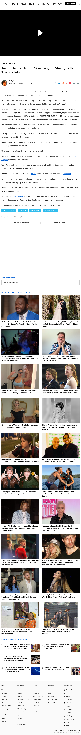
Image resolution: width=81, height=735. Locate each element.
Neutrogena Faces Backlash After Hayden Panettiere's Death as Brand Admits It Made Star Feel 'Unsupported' (60, 528)
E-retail (19, 690)
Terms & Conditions (38, 696)
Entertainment (5, 712)
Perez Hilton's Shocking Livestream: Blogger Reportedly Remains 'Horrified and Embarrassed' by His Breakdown (60, 358)
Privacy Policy (37, 699)
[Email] (74, 83)
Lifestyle (3, 715)
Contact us (36, 693)
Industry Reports (22, 724)
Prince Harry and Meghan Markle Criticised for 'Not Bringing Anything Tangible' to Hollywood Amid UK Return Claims (18, 597)
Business (4, 699)
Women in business (22, 712)
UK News (4, 693)
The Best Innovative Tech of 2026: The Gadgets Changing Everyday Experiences (56, 646)
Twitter (33, 174)
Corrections (36, 705)
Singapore (51, 696)
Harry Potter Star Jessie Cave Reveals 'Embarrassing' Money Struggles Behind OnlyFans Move (16, 631)
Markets (3, 696)
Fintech (19, 721)
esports (19, 715)
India (49, 693)
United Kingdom (52, 699)
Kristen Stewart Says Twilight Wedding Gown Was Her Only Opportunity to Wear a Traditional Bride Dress (60, 324)
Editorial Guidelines (60, 223)
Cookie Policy (37, 702)
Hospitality (20, 693)
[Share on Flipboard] (66, 83)
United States (52, 702)
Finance (19, 702)
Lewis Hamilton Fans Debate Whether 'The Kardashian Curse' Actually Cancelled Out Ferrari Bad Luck (60, 494)
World (3, 690)
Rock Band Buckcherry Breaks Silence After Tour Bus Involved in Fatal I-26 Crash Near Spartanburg (60, 631)
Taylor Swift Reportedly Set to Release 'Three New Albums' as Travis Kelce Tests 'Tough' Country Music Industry (20, 563)
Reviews (3, 721)
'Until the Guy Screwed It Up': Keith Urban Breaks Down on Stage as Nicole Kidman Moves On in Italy (60, 393)
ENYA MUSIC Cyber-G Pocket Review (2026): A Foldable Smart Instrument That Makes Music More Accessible (17, 646)
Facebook (67, 174)
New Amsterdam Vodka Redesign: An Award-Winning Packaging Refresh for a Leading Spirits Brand (17, 669)
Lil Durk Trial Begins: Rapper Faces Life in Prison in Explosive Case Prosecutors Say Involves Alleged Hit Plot (19, 528)
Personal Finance (6, 705)
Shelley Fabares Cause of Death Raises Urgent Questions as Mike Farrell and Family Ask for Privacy (59, 427)
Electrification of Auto (23, 699)
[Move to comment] (78, 83)
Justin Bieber (18, 197)
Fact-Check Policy (38, 712)
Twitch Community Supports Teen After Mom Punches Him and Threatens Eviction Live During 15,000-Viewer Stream (19, 358)
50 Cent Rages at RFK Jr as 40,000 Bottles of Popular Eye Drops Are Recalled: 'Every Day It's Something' (19, 324)
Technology (4, 709)
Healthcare (20, 696)
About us (35, 690)
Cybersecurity (21, 705)
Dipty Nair (14, 81)
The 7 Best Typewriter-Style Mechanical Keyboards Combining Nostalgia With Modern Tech (15, 658)
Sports (3, 718)
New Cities (20, 718)
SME (2, 702)
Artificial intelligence (23, 709)
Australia (50, 690)
